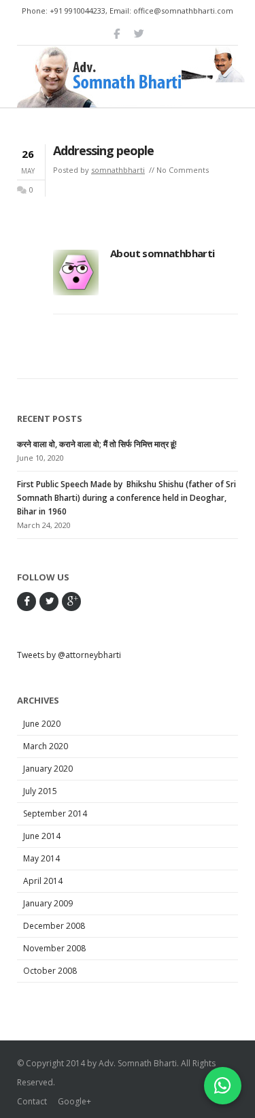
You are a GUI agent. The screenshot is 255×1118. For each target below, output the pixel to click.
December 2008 (54, 926)
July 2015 (40, 791)
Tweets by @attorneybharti (69, 655)
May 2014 (41, 858)
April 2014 (43, 881)
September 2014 (55, 813)
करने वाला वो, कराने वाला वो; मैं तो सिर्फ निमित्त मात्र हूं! (97, 444)
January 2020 (48, 768)
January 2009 (48, 903)
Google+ (74, 1101)
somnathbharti (118, 170)
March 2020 (45, 746)
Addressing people (103, 150)
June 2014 (42, 836)
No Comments (182, 170)
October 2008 (50, 970)
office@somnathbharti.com (183, 10)
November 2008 (54, 948)
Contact (32, 1101)
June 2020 (42, 723)
